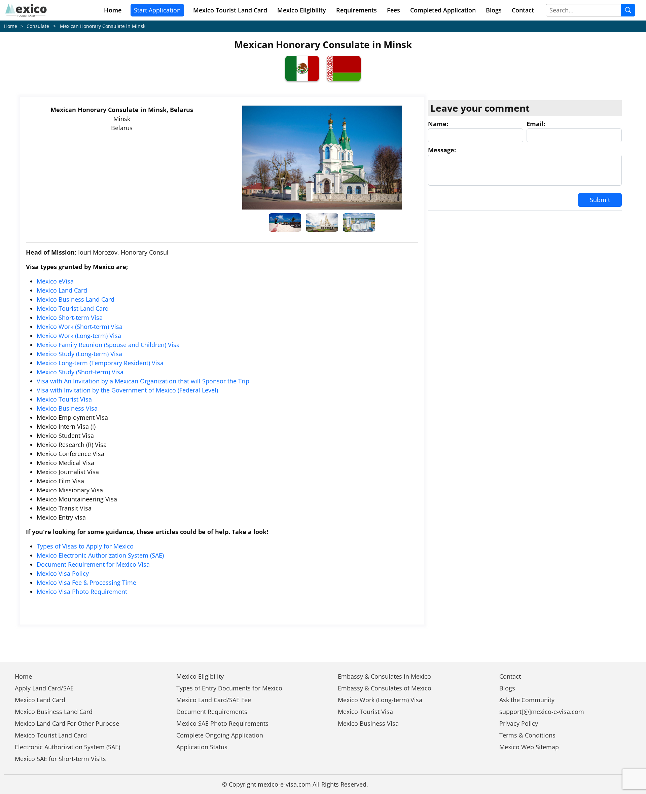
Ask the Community (526, 700)
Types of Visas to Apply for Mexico (85, 546)
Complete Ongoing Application (219, 735)
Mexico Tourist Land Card (73, 308)
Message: (442, 150)
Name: (438, 124)
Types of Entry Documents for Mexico (229, 688)
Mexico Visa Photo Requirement (82, 592)
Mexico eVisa (55, 281)
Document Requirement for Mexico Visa (93, 564)
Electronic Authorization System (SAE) (67, 747)
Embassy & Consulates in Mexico (384, 676)
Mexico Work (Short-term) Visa (79, 327)
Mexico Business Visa (67, 408)
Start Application (157, 10)
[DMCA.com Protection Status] (396, 784)
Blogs (494, 10)
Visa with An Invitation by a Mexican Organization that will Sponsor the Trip (143, 381)
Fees (393, 10)
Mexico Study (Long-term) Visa (79, 354)
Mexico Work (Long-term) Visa (79, 336)
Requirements (356, 10)
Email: (536, 124)
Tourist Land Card (230, 10)
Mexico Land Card (62, 290)
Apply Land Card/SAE (44, 688)
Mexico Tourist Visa (64, 399)
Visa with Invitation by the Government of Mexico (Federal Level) (127, 390)
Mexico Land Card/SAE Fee (213, 700)
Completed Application (443, 10)
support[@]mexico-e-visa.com (541, 712)
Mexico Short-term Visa (70, 317)
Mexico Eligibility (301, 10)
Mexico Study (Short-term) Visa (80, 372)
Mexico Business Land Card (75, 299)
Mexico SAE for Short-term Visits (60, 759)
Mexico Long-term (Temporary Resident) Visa (100, 363)
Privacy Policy (518, 723)
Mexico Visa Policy (63, 573)
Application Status (201, 747)
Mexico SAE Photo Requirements (222, 723)
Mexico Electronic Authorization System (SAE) (100, 555)
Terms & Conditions (527, 735)
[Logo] (26, 10)
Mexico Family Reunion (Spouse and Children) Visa (108, 345)
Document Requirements (211, 712)
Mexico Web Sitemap (529, 747)
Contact (523, 10)
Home (112, 10)
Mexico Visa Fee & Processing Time (86, 582)
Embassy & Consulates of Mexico (384, 688)
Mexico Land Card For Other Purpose (67, 723)
